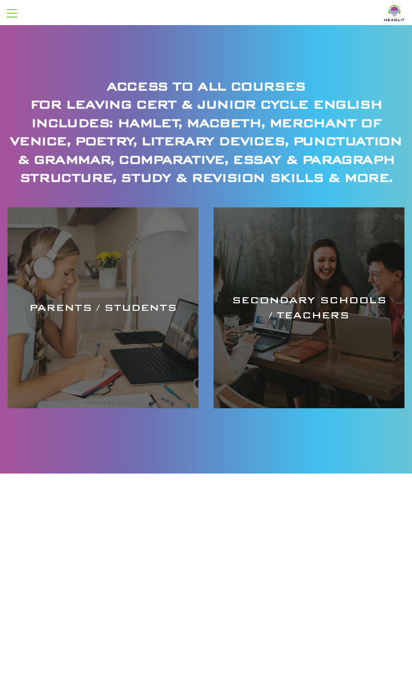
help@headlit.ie (305, 572)
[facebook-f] (82, 635)
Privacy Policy (206, 670)
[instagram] (122, 635)
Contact (286, 549)
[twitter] (101, 635)
